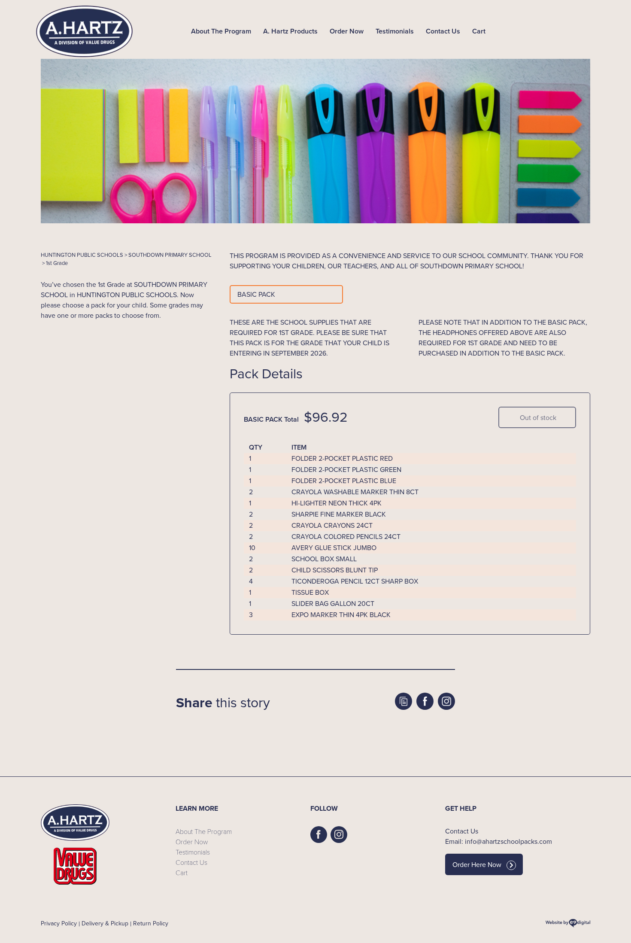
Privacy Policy (59, 923)
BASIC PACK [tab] (256, 294)
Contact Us (443, 31)
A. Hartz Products (290, 31)
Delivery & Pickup (105, 923)
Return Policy (150, 923)
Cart (478, 31)
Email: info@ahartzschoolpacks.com (498, 841)
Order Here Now (476, 865)
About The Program (221, 31)
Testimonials (395, 31)
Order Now (347, 31)
